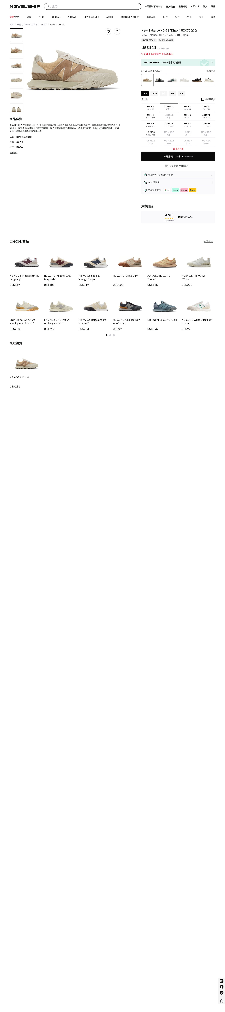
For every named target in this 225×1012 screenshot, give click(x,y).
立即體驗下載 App (153, 6)
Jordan (56, 17)
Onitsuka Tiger (130, 17)
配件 (177, 17)
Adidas (72, 17)
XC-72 (43, 24)
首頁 (11, 24)
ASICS (109, 17)
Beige (19, 146)
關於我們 (170, 6)
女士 (201, 17)
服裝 (165, 17)
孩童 (213, 17)
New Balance (91, 17)
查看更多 (14, 152)
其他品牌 (151, 17)
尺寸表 (144, 99)
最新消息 (183, 6)
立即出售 (195, 6)
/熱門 (14, 17)
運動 (29, 17)
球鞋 (19, 24)
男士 (189, 17)
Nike (41, 17)
